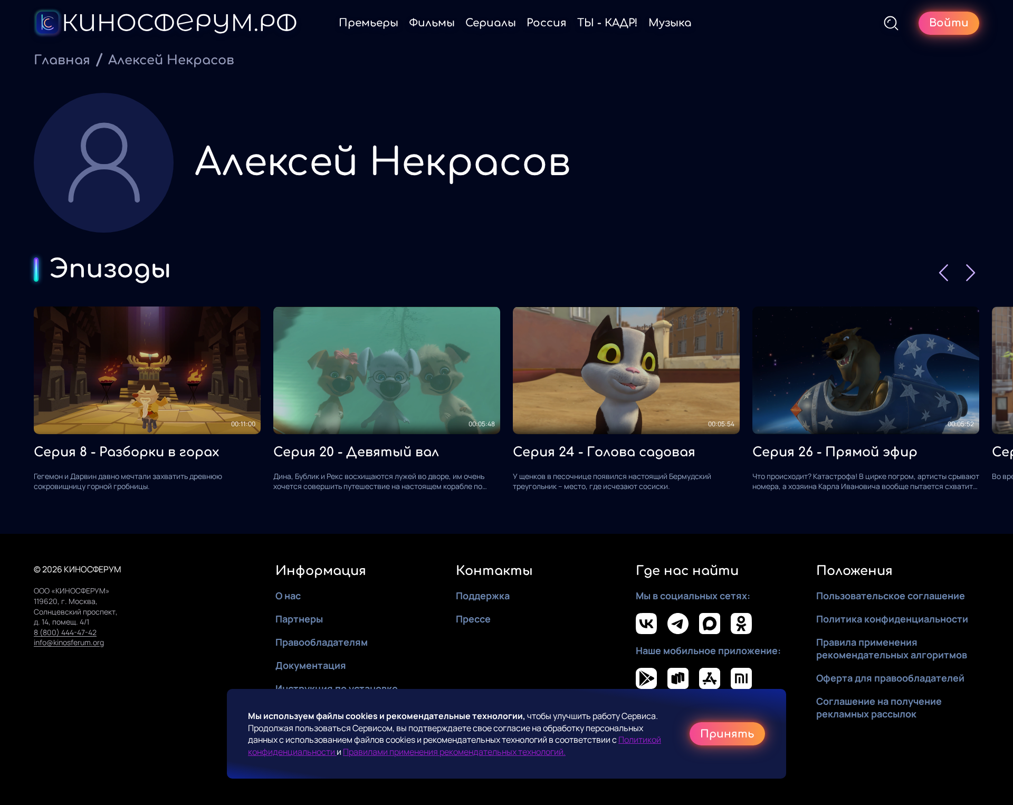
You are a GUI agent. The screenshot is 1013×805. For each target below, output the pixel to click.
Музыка (670, 23)
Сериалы (490, 23)
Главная (62, 60)
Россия (547, 23)
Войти (949, 23)
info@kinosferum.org (69, 642)
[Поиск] (891, 23)
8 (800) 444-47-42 (65, 632)
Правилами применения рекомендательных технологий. (454, 752)
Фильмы (432, 23)
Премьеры (368, 23)
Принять (727, 734)
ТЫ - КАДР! (607, 23)
